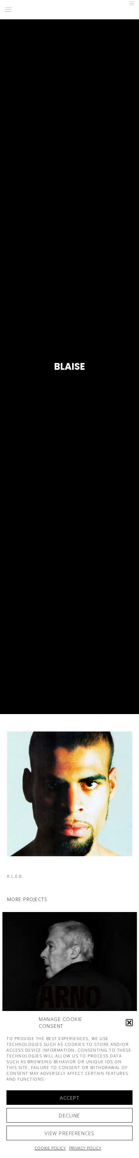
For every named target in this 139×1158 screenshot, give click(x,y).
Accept (69, 1097)
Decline (69, 1115)
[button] (129, 1022)
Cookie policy (50, 1148)
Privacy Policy (85, 1148)
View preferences (70, 1133)
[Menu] (129, 3)
